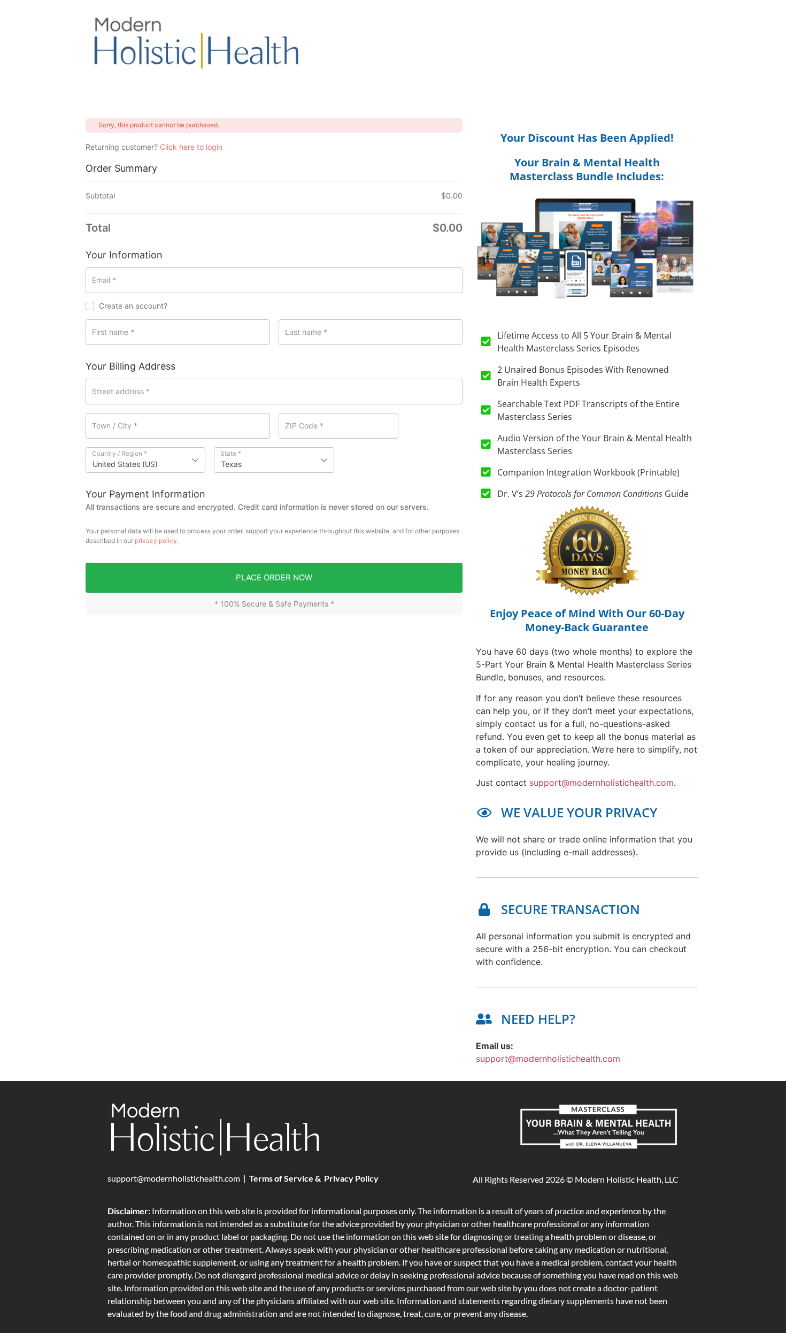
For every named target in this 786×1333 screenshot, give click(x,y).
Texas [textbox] (231, 464)
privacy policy (156, 541)
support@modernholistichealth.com (601, 782)
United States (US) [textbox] (125, 464)
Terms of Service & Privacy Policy (314, 1178)
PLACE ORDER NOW (274, 577)
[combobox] (145, 460)
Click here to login (191, 146)
